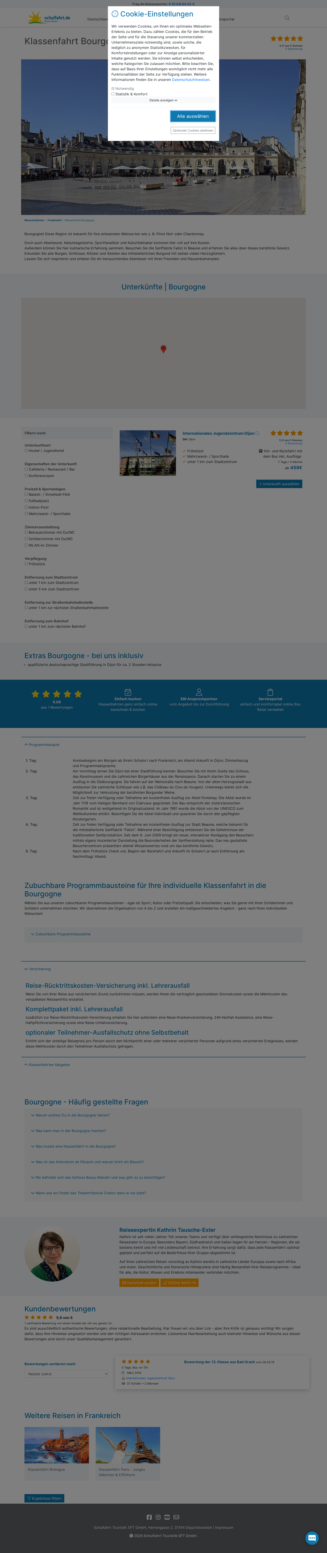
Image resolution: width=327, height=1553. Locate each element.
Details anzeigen (161, 100)
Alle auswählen (193, 116)
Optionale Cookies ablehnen (193, 130)
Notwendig (124, 88)
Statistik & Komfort (131, 94)
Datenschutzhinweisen (191, 79)
